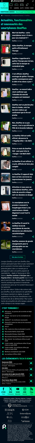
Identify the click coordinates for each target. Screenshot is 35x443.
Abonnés (17, 393)
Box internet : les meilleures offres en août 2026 (17, 340)
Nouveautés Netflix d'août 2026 (14, 332)
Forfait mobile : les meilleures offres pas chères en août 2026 (17, 348)
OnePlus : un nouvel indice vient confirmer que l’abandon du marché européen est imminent (22, 93)
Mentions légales (14, 400)
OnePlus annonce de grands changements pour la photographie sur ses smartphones (22, 245)
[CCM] (25, 410)
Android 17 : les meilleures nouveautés (16, 320)
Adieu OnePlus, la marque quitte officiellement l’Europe (22, 48)
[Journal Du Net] (10, 413)
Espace (27, 8)
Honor (28, 12)
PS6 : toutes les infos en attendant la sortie (17, 329)
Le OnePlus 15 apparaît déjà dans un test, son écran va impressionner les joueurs (22, 177)
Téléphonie (4, 8)
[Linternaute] (25, 414)
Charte (6, 401)
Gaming (16, 8)
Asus (17, 12)
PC (11, 8)
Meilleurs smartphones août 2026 (15, 352)
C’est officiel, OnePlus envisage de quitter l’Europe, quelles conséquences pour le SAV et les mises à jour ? (23, 77)
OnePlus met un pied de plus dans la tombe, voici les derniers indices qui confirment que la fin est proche (22, 110)
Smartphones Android (17, 16)
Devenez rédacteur (21, 398)
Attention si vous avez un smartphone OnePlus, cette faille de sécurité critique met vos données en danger (22, 191)
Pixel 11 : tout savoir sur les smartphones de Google (18, 316)
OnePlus (27, 16)
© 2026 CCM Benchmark (23, 401)
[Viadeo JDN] (10, 421)
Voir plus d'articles (17, 257)
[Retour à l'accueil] (17, 1)
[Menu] (2, 1)
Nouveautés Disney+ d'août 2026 (15, 334)
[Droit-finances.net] (10, 417)
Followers (11, 393)
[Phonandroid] (4, 426)
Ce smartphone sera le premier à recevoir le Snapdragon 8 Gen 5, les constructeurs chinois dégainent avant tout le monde (21, 209)
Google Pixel (23, 12)
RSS (31, 393)
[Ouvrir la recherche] (33, 1)
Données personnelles (25, 400)
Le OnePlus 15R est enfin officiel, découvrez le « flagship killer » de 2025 (22, 138)
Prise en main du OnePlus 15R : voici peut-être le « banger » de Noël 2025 (21, 151)
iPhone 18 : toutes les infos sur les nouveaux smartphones (18, 323)
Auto (22, 8)
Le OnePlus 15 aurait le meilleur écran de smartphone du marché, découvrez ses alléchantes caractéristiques (22, 228)
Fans (3, 393)
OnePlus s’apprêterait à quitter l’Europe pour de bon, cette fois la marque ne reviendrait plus (23, 62)
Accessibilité (13, 401)
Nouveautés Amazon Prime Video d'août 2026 (18, 337)
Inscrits (24, 393)
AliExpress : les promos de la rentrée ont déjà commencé (18, 312)
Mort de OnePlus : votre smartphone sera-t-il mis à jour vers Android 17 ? (22, 35)
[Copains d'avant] (25, 417)
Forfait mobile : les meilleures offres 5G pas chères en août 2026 (18, 344)
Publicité (6, 400)
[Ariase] (25, 421)
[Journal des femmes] (10, 410)
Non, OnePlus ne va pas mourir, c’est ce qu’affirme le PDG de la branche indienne (23, 125)
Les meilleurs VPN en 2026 (13, 354)
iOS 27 (7, 327)
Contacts (29, 398)
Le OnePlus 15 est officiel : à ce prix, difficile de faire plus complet (23, 164)
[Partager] (33, 41)
